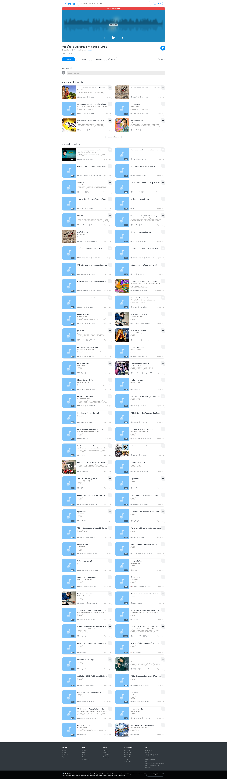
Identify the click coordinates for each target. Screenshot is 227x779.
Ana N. (81, 422)
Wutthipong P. (136, 718)
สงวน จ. (81, 192)
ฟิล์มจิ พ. (81, 159)
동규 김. (134, 669)
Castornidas (82, 652)
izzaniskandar (136, 389)
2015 (139, 399)
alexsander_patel (137, 553)
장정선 (81, 373)
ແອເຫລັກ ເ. (82, 274)
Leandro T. (135, 570)
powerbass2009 (137, 636)
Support (84, 750)
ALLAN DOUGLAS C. (137, 603)
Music (80, 154)
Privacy (147, 752)
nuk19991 (82, 701)
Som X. (81, 208)
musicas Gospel (93, 603)
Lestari (151, 368)
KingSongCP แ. (136, 521)
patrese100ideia (83, 471)
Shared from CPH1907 (92, 405)
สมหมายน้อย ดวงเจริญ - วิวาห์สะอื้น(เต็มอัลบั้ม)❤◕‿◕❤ (140, 286)
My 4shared (77, 50)
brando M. (135, 471)
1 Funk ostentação (88, 465)
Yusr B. (81, 405)
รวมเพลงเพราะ (146, 586)
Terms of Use (148, 750)
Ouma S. (134, 488)
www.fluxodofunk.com (101, 465)
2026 (103, 154)
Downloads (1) (92, 241)
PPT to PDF (127, 759)
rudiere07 (82, 537)
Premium (64, 750)
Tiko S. (134, 241)
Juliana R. (135, 619)
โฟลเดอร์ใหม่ (143, 307)
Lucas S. (134, 422)
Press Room (65, 754)
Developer (106, 757)
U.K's (85, 401)
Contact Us (85, 759)
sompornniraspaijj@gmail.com (84, 175)
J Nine (134, 307)
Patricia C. (82, 323)
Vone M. (134, 225)
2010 (85, 631)
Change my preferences (119, 775)
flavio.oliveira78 (136, 652)
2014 (157, 631)
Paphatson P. (136, 192)
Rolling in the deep (88, 319)
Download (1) (146, 340)
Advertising (106, 752)
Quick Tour (85, 754)
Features (84, 757)
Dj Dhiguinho (135, 734)
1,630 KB (70, 53)
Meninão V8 (82, 734)
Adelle (97, 319)
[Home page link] (70, 3)
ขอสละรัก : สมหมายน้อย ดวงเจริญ (92, 154)
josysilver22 (82, 521)
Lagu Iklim (91, 356)
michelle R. (82, 603)
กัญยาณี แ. (66, 50)
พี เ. (133, 274)
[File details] (69, 92)
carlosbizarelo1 (136, 438)
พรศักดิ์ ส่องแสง (146, 125)
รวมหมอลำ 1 (81, 187)
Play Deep (86, 335)
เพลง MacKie (91, 619)
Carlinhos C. (135, 685)
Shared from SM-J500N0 (145, 669)
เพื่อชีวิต (80, 220)
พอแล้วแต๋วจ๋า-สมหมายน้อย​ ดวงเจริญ (153, 220)
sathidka (134, 208)
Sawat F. (81, 307)
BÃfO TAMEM (87, 730)
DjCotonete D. (83, 504)
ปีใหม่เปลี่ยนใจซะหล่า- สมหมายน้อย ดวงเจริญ (140, 302)
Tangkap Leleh (148, 373)
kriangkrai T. (82, 669)
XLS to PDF (127, 757)
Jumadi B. (82, 356)
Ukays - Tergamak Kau (103, 385)
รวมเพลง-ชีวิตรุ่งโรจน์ (97, 257)
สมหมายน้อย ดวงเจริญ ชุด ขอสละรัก (97, 175)
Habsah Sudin (136, 373)
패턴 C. (81, 488)
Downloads (90, 208)
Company (106, 750)
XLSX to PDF (127, 761)
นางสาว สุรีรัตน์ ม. (84, 257)
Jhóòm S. (82, 685)
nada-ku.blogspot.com (89, 352)
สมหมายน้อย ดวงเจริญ (101, 187)
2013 (85, 531)
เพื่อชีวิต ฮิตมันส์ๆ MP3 (90, 220)
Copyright (106, 754)
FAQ (83, 752)
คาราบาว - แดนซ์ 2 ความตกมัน (92, 586)
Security (147, 757)
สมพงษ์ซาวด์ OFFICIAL (137, 220)
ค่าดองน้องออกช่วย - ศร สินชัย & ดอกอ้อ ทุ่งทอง (86, 92)
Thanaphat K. (83, 553)
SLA (146, 761)
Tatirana (140, 368)
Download (90, 159)
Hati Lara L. (82, 389)
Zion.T (151, 664)
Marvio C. (81, 340)
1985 (93, 335)
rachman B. (135, 340)
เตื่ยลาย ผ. (135, 290)
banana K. (82, 241)
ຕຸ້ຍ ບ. (133, 175)
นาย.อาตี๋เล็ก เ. (83, 225)
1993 (145, 368)
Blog (63, 757)
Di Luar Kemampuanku (94, 401)
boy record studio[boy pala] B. (84, 570)
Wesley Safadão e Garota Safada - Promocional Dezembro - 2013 (92, 713)
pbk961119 (135, 701)
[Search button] (149, 3)
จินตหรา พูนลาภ (144, 109)
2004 (95, 730)
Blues (80, 319)
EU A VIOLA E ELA (103, 730)
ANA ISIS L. (82, 455)
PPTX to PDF (127, 752)
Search (64, 752)
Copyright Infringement (151, 754)
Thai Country (156, 125)
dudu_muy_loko (83, 636)
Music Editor (100, 92)
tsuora (134, 405)
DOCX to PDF (127, 754)
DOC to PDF (127, 750)
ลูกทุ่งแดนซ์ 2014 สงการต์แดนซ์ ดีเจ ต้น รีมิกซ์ (146, 631)
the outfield (99, 335)
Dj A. (133, 537)
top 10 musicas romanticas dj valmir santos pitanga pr (92, 450)
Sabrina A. (135, 504)
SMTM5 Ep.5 (140, 664)
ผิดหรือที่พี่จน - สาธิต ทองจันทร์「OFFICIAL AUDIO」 (86, 125)
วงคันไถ (106, 220)
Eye (99, 352)
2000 (139, 465)
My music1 (146, 192)
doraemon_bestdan (84, 438)
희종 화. (134, 356)
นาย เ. (134, 159)
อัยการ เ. (134, 455)
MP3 (64, 53)
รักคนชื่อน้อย (90, 187)
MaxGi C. (81, 619)
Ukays (104, 401)
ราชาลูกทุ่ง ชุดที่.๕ (96, 237)
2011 (103, 450)
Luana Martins (136, 323)
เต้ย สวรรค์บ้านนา (136, 125)
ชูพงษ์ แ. (81, 586)
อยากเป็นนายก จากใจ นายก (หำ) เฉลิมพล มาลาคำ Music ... (86, 109)
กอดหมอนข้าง (135, 109)
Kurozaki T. (135, 586)
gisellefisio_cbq (83, 718)
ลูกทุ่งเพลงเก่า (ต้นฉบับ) (83, 237)
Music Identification (150, 759)
